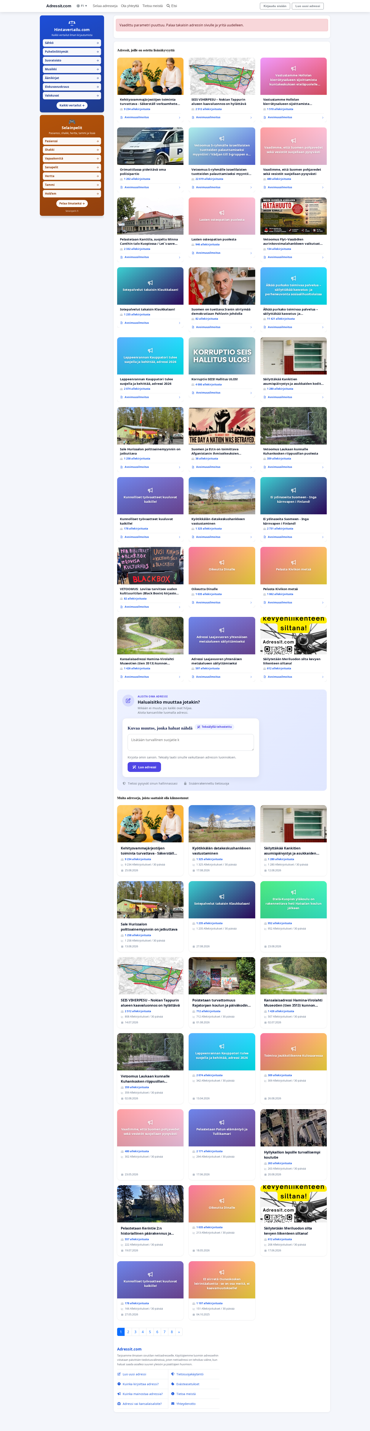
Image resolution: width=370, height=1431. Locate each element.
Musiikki (72, 69)
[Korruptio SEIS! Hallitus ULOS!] (222, 367)
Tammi (72, 185)
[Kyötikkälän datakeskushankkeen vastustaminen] (222, 509)
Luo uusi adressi (307, 6)
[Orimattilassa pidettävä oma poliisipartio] (150, 159)
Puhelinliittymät (72, 52)
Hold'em (72, 193)
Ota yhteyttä (130, 6)
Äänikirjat (72, 78)
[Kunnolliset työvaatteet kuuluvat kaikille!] (150, 509)
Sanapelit (72, 167)
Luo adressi (147, 767)
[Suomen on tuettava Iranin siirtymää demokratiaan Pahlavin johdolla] (222, 299)
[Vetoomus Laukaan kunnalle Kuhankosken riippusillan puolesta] (293, 439)
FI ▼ (84, 5)
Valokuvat (72, 95)
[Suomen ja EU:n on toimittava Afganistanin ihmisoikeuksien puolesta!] (222, 439)
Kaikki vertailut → (72, 105)
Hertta (72, 176)
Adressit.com (58, 6)
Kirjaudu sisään (275, 6)
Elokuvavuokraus (72, 87)
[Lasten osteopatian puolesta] (222, 227)
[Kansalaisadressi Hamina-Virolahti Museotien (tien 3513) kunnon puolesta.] (150, 649)
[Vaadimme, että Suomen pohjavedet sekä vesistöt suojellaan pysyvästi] (293, 159)
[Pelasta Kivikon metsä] (293, 577)
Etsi (174, 6)
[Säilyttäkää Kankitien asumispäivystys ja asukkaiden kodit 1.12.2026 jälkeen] (293, 369)
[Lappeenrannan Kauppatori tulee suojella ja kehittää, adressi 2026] (150, 369)
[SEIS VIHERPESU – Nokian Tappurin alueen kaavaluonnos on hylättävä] (222, 90)
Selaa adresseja (105, 6)
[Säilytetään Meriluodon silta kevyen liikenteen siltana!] (293, 649)
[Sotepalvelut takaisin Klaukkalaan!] (150, 297)
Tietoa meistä (152, 6)
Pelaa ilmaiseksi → (72, 203)
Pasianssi (72, 141)
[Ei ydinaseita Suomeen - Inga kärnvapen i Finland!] (293, 509)
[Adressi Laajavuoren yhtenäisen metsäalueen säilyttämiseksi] (222, 649)
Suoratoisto (72, 60)
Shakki (72, 150)
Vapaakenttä (72, 158)
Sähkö (72, 43)
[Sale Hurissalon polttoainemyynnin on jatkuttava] (150, 439)
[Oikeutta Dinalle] (222, 577)
